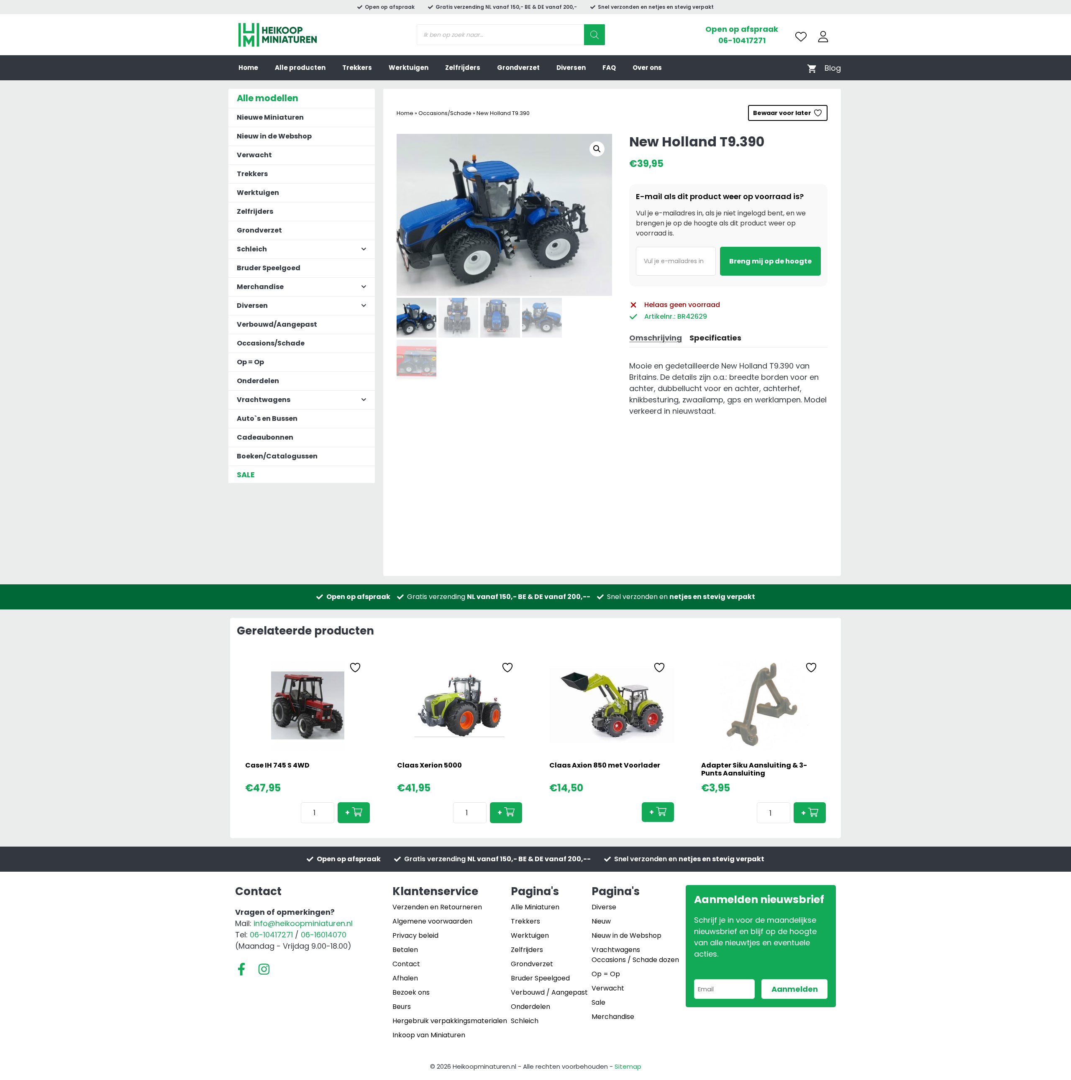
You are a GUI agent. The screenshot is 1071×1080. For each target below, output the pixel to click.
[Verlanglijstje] (801, 36)
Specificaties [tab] (715, 338)
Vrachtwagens (616, 950)
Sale (598, 1002)
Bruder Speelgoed (268, 268)
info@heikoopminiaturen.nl (303, 923)
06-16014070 (323, 934)
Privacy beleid (415, 935)
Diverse (604, 907)
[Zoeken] (594, 34)
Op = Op (250, 362)
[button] (597, 148)
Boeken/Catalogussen (277, 456)
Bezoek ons (411, 992)
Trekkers (357, 67)
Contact (406, 964)
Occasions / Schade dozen (635, 960)
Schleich (524, 1021)
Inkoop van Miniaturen (428, 1035)
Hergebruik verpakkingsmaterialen (449, 1021)
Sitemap (628, 1066)
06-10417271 (742, 40)
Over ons (647, 67)
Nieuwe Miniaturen (270, 117)
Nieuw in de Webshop (274, 136)
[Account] (823, 36)
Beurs (401, 1006)
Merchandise (613, 1016)
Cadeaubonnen (265, 437)
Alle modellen (267, 98)
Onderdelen (258, 381)
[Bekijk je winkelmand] (812, 68)
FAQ (609, 67)
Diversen (571, 67)
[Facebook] (241, 969)
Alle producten (300, 67)
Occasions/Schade (444, 113)
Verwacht (254, 155)
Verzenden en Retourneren (437, 907)
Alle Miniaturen (535, 907)
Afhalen (405, 978)
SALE (246, 474)
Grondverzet (518, 67)
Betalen (405, 950)
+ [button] (347, 812)
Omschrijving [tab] (655, 338)
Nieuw (601, 921)
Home (248, 67)
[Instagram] (264, 969)
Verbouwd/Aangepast (277, 324)
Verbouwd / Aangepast (549, 992)
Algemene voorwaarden (432, 921)
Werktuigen (408, 67)
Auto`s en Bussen (267, 418)
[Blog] (833, 68)
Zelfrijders (462, 67)
